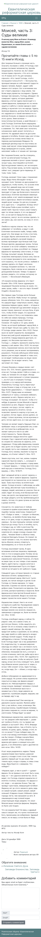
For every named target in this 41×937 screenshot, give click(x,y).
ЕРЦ (4, 18)
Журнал (13, 23)
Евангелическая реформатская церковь (21, 11)
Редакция (24, 852)
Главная (5, 23)
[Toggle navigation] (36, 18)
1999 (20, 23)
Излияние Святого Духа (15, 866)
